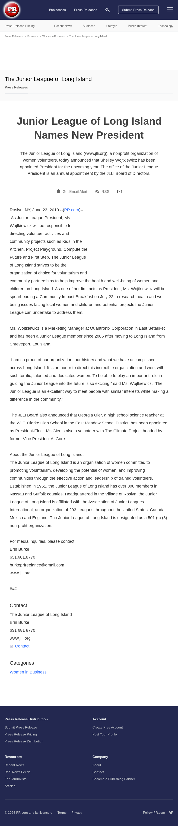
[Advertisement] (89, 53)
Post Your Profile (104, 734)
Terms (62, 812)
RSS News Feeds (17, 772)
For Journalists (15, 779)
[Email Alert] (59, 191)
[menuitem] (107, 10)
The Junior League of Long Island (88, 36)
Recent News (14, 765)
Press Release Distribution (24, 741)
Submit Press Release (138, 10)
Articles (10, 786)
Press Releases (14, 36)
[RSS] (98, 191)
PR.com (71, 210)
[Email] (119, 191)
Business (32, 36)
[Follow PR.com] (169, 812)
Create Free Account (107, 727)
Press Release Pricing (21, 734)
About (96, 765)
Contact (22, 646)
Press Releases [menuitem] (85, 10)
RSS (105, 192)
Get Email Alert (75, 192)
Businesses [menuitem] (57, 10)
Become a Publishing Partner (113, 779)
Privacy (76, 812)
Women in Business (53, 36)
